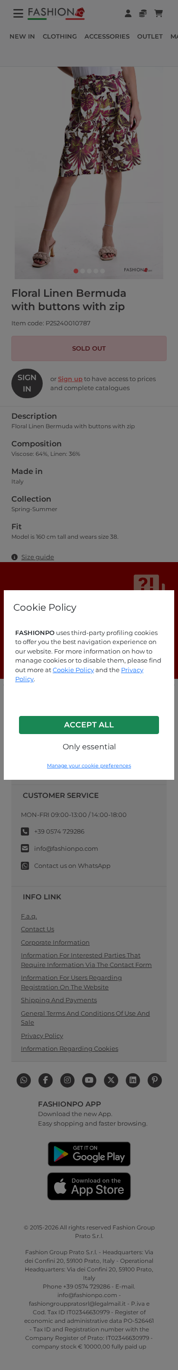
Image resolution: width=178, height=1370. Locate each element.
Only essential (89, 746)
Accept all (89, 724)
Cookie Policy (73, 670)
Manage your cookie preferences (89, 766)
